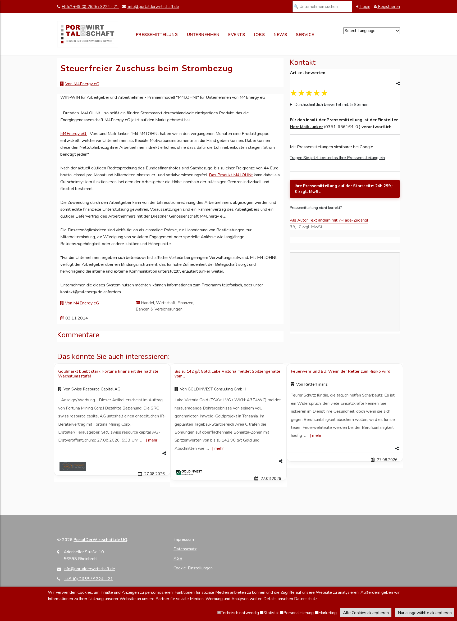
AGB (177, 558)
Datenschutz (184, 549)
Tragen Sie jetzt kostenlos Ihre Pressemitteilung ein (337, 158)
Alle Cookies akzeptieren (366, 613)
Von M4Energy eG (82, 84)
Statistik (271, 613)
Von (91, 389)
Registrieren (388, 6)
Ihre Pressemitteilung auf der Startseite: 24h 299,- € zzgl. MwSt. (344, 189)
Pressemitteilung (157, 35)
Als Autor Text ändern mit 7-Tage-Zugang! (329, 220)
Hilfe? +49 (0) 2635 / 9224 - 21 (90, 6)
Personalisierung (298, 613)
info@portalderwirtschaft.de (153, 6)
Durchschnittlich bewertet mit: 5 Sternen (331, 104)
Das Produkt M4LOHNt (231, 175)
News (280, 35)
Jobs (259, 35)
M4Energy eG (73, 134)
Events (236, 35)
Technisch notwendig (240, 613)
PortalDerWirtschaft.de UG (100, 540)
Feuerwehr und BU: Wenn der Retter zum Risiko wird (340, 371)
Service (305, 35)
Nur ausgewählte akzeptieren (425, 613)
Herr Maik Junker (306, 127)
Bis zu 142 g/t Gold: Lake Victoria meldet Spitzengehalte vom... (227, 374)
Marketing (327, 613)
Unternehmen (203, 35)
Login (364, 6)
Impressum (183, 539)
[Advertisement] (344, 322)
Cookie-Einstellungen (193, 568)
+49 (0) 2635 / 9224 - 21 (88, 579)
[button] (112, 453)
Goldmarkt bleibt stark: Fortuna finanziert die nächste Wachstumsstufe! (108, 374)
